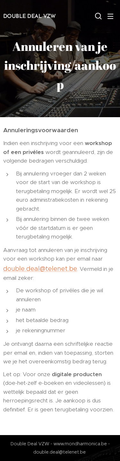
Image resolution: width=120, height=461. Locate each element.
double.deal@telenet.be (40, 268)
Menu (110, 16)
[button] (97, 16)
